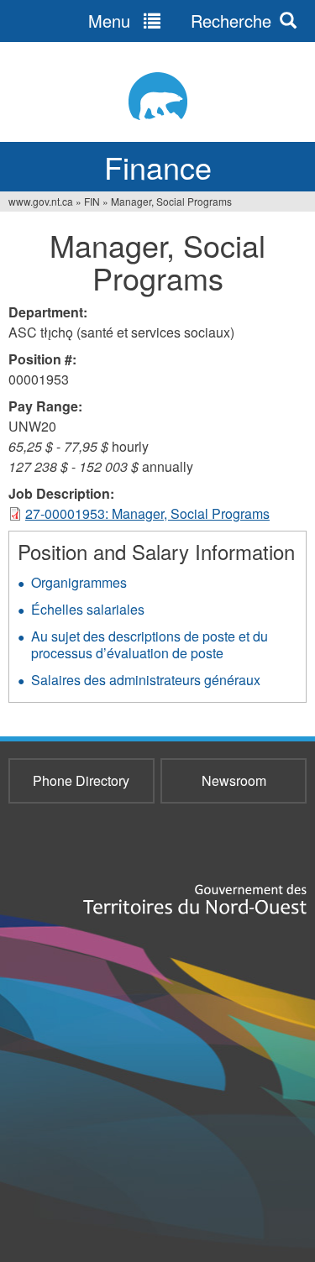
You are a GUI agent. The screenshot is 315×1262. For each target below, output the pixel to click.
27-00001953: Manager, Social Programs (147, 513)
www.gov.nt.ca (40, 201)
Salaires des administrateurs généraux (145, 679)
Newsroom (234, 780)
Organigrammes (79, 582)
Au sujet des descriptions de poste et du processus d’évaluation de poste (149, 644)
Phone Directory (81, 780)
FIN (92, 201)
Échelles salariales (87, 609)
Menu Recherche (179, 20)
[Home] (157, 96)
